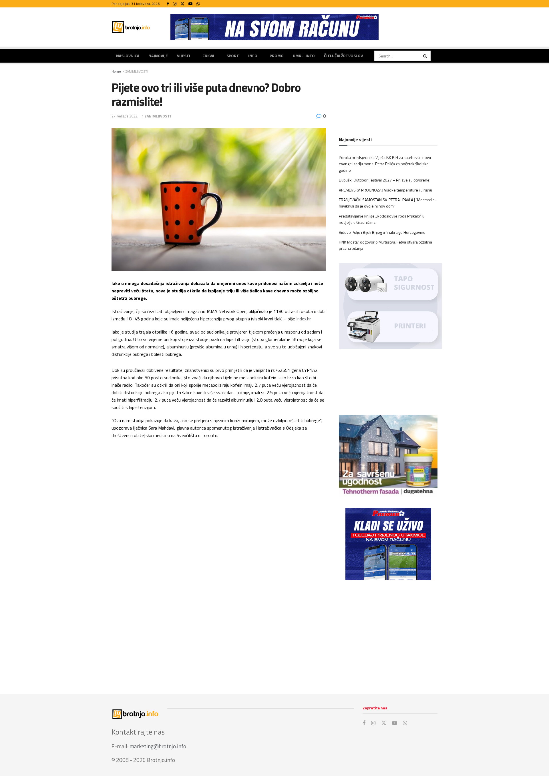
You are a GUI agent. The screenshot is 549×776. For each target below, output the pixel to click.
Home (116, 71)
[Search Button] (425, 56)
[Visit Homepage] (131, 27)
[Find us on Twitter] (182, 4)
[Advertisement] (388, 631)
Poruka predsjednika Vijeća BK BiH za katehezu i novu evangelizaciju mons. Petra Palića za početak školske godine (385, 163)
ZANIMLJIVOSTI (137, 71)
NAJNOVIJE (158, 56)
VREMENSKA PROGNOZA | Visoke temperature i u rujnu (385, 190)
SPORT (232, 56)
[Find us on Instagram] (174, 4)
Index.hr (303, 318)
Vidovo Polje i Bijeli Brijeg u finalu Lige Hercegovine (382, 232)
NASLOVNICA (127, 56)
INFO (252, 56)
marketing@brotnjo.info (158, 746)
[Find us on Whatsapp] (198, 4)
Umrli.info (304, 56)
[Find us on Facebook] (168, 4)
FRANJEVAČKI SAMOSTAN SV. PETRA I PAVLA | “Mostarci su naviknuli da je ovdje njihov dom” (388, 203)
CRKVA (208, 56)
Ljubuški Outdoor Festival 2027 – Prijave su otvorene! (384, 180)
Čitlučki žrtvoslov (343, 56)
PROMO (277, 56)
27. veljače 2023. (125, 116)
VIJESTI (183, 56)
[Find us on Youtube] (190, 4)
